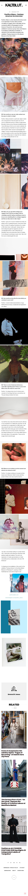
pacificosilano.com (14, 594)
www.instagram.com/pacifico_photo (14, 597)
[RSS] (17, 862)
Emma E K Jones (14, 694)
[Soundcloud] (14, 862)
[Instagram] (10, 862)
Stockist (22, 867)
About (14, 870)
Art (9, 11)
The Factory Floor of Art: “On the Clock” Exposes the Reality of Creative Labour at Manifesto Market (13, 802)
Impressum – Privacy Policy (11, 867)
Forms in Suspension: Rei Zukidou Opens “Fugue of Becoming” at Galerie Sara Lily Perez (12, 754)
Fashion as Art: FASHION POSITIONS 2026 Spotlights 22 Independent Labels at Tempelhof (13, 851)
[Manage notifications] (25, 893)
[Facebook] (8, 862)
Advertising (20, 870)
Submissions (7, 870)
